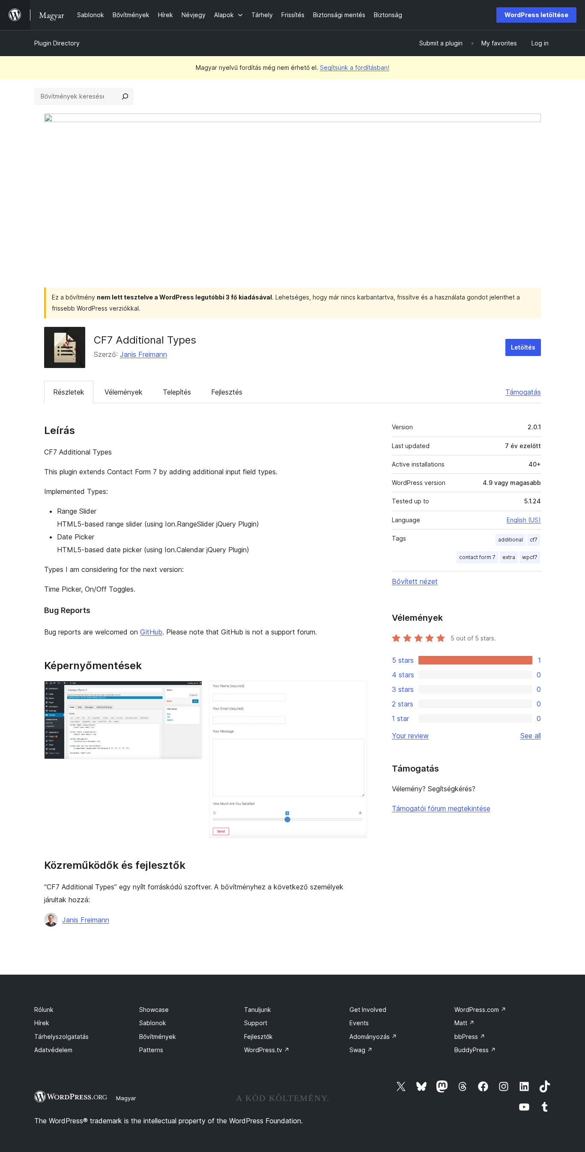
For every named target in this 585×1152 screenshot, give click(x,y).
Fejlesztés (226, 392)
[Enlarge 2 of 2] (355, 692)
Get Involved (367, 1009)
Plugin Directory (57, 43)
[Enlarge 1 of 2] (190, 692)
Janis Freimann (143, 354)
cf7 (533, 539)
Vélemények (123, 392)
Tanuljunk (257, 1009)
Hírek (41, 1022)
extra (508, 557)
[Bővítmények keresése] (125, 96)
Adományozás (373, 1036)
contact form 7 (477, 557)
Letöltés (523, 347)
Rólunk (44, 1009)
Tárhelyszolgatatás (61, 1036)
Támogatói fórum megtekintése (441, 808)
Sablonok (152, 1022)
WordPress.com (480, 1009)
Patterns (151, 1049)
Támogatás (523, 392)
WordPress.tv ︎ (267, 1049)
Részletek (68, 392)
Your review (410, 735)
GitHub (151, 632)
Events (359, 1022)
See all (530, 735)
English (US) (524, 520)
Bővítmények (157, 1036)
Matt (464, 1022)
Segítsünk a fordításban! (354, 67)
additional (510, 539)
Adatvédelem (53, 1049)
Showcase (154, 1009)
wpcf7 (529, 557)
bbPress (469, 1036)
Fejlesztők (258, 1036)
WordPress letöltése (536, 14)
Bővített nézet (415, 581)
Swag (361, 1049)
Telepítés (177, 392)
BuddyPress (475, 1049)
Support (255, 1022)
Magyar (126, 1098)
